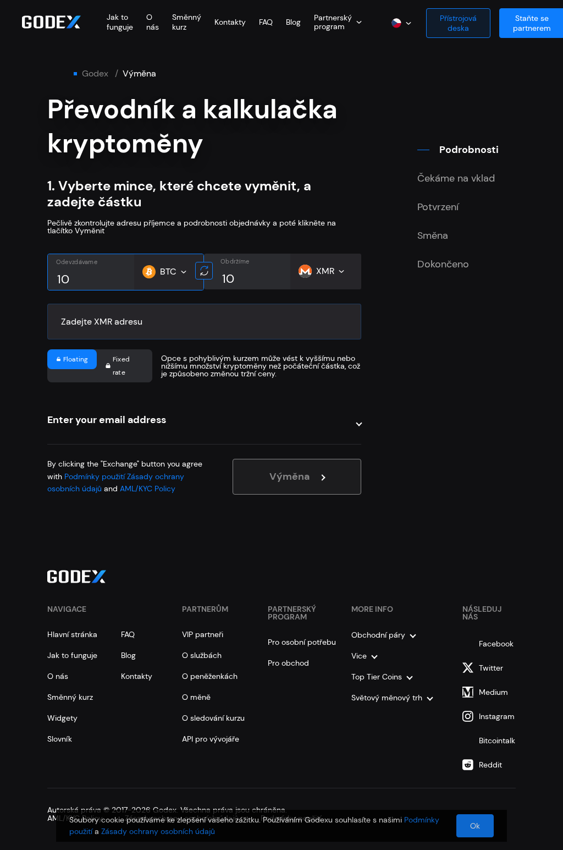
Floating (75, 359)
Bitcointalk (497, 740)
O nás (152, 22)
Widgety (62, 718)
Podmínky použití (94, 476)
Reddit (490, 765)
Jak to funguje (120, 22)
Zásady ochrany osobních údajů (158, 831)
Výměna (289, 476)
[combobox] (338, 22)
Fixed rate (121, 366)
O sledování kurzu (213, 718)
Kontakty (230, 22)
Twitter (491, 668)
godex (95, 73)
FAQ (266, 22)
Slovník (59, 739)
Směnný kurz (70, 697)
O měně (196, 697)
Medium (493, 692)
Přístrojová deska (458, 23)
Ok (475, 826)
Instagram (497, 716)
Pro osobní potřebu (302, 642)
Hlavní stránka (72, 634)
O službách (202, 655)
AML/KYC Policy (147, 488)
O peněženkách (210, 676)
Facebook (496, 644)
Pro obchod (288, 663)
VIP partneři (202, 634)
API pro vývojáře (210, 739)
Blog (293, 22)
